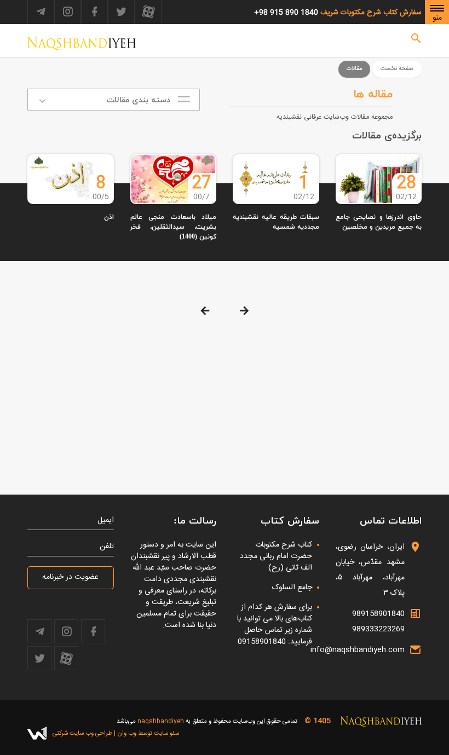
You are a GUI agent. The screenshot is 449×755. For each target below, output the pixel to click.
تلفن (107, 547)
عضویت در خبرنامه (70, 577)
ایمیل (105, 520)
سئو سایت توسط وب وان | (145, 733)
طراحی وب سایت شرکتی (82, 733)
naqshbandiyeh (160, 721)
